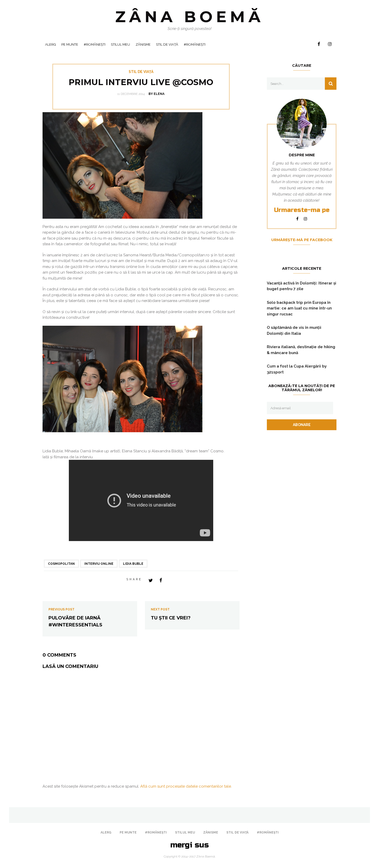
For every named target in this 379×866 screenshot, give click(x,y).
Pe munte (69, 44)
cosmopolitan (61, 564)
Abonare (302, 425)
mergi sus (189, 844)
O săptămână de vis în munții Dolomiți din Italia (294, 330)
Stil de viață (167, 44)
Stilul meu (120, 44)
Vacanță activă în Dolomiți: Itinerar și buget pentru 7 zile (301, 286)
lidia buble (133, 564)
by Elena (156, 94)
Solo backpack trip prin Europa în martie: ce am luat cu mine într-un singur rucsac (299, 308)
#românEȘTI (94, 44)
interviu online (98, 564)
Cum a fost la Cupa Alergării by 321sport (297, 369)
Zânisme (143, 44)
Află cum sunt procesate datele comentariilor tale (185, 786)
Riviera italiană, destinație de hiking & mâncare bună (301, 350)
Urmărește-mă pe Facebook (301, 240)
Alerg (50, 44)
